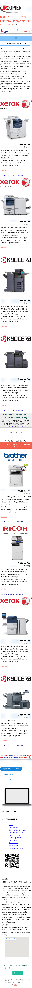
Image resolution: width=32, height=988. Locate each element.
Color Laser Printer (15, 835)
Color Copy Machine (15, 838)
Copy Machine (13, 827)
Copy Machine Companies (17, 830)
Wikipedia (25, 425)
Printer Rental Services (16, 848)
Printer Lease (13, 845)
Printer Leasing (14, 843)
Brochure (4, 170)
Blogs (16, 985)
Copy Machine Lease (16, 832)
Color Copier (13, 840)
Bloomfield (11, 25)
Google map (20, 426)
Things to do (12, 426)
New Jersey (3, 25)
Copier (11, 825)
